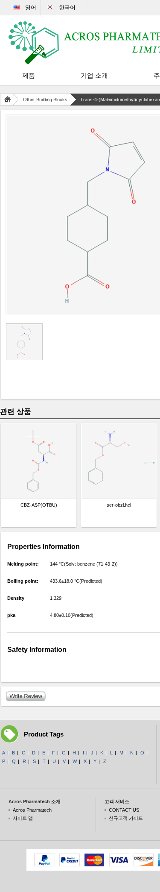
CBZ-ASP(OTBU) (38, 505)
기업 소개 (94, 75)
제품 (28, 75)
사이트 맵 (23, 818)
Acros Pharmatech (32, 810)
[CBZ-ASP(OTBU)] (38, 460)
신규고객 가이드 (126, 818)
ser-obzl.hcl (119, 505)
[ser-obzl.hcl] (118, 460)
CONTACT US (124, 810)
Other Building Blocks (45, 99)
